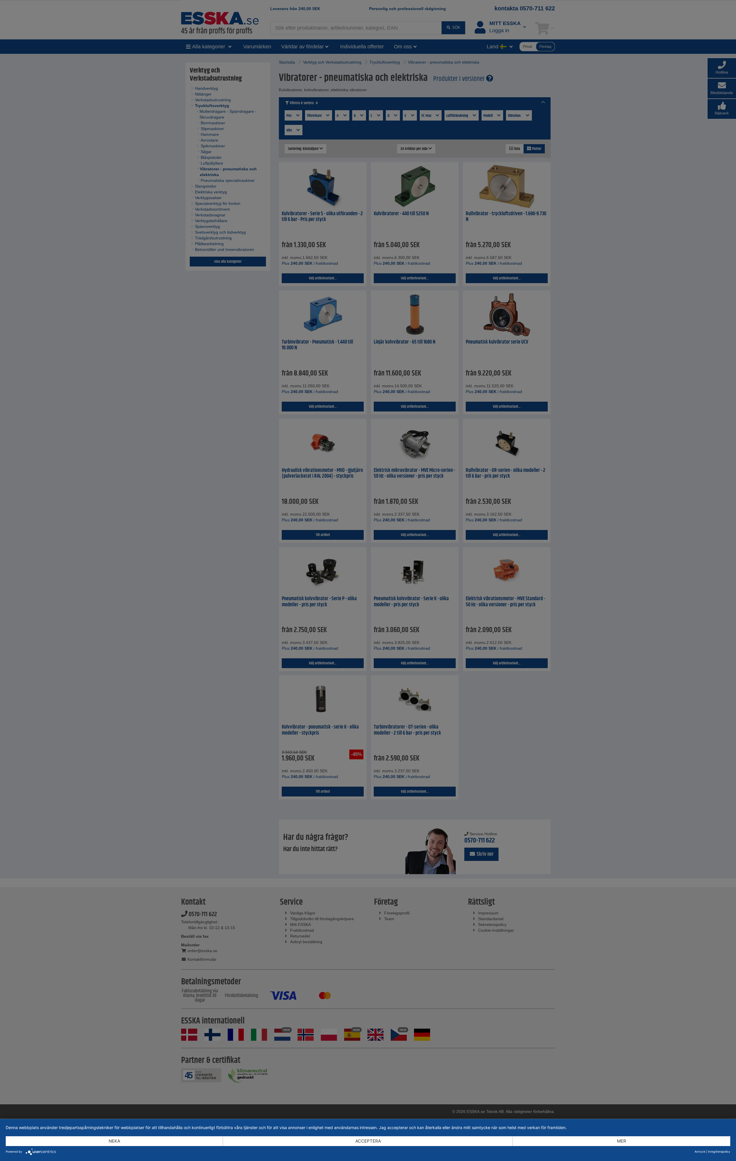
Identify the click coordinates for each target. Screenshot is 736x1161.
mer (621, 1141)
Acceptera (368, 1141)
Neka (114, 1141)
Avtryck (700, 1151)
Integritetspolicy (719, 1151)
